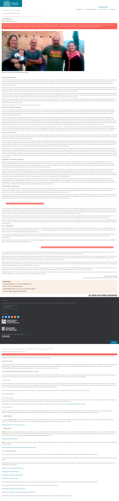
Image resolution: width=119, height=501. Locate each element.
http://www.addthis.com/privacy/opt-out (16, 489)
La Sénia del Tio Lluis (20, 289)
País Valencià (94, 295)
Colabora (112, 9)
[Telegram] (9, 317)
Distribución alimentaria (112, 295)
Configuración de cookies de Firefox (10, 471)
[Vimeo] (18, 317)
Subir (113, 342)
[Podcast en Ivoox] (15, 317)
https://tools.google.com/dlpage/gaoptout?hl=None (22, 492)
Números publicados (91, 9)
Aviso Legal (28, 334)
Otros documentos (103, 9)
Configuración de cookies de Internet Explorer (13, 468)
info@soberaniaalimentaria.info (10, 309)
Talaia (99, 295)
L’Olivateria (10, 286)
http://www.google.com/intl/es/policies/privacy (13, 425)
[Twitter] (6, 317)
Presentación (80, 9)
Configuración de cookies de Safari (10, 478)
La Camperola (18, 284)
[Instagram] (12, 317)
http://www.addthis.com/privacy (10, 439)
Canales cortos (104, 295)
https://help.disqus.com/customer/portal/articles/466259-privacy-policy (19, 447)
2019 (90, 295)
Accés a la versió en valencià (7, 18)
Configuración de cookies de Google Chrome (12, 475)
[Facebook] (3, 317)
